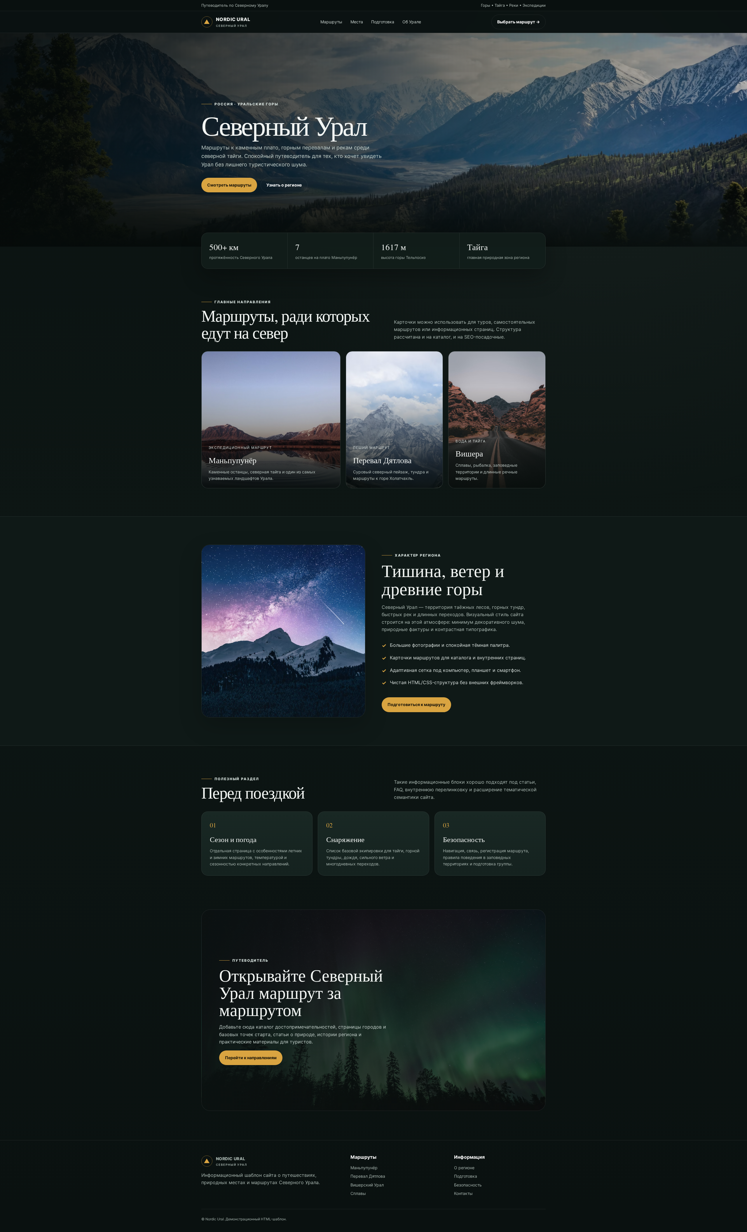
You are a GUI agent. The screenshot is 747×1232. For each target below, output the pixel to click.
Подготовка (382, 21)
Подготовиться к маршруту (416, 704)
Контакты (463, 1193)
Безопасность (468, 1184)
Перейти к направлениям (251, 1057)
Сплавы (358, 1193)
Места (356, 21)
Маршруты (331, 21)
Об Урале (411, 21)
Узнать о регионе (284, 184)
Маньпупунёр (364, 1167)
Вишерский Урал (367, 1184)
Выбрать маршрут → (518, 21)
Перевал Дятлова (367, 1176)
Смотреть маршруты (229, 184)
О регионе (464, 1167)
